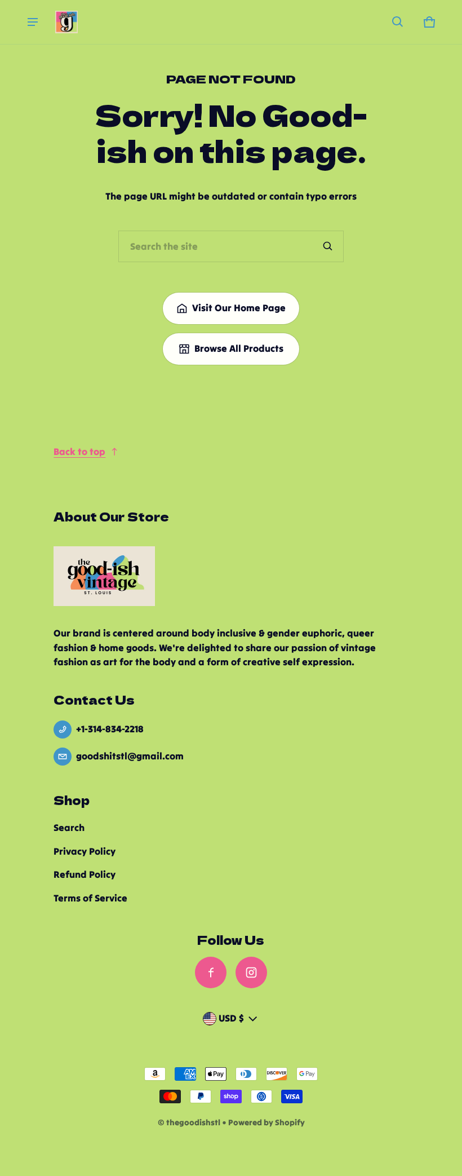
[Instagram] (251, 972)
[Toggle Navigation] (32, 22)
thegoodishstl (193, 1122)
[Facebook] (210, 972)
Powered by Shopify (266, 1122)
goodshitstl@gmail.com (130, 756)
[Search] (328, 246)
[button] (398, 22)
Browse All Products (238, 348)
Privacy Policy (84, 851)
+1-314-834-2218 (110, 729)
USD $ (231, 1018)
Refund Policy (84, 874)
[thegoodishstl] (66, 22)
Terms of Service (90, 898)
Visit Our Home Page (239, 308)
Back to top (79, 451)
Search (69, 827)
